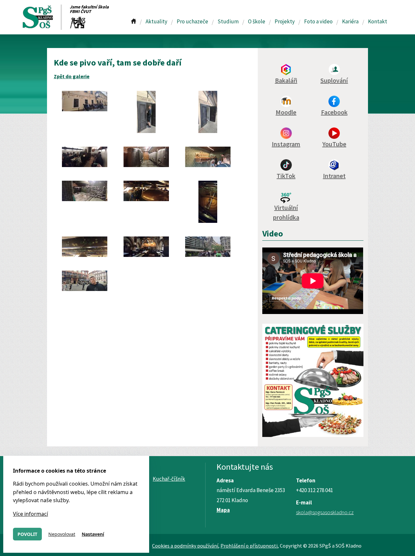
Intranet (334, 176)
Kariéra (350, 21)
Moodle (286, 112)
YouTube (334, 144)
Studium (228, 21)
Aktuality (156, 21)
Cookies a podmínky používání (185, 545)
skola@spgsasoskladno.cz (325, 512)
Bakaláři (286, 80)
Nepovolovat (61, 534)
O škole (256, 21)
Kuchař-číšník (169, 478)
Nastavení (93, 534)
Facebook (334, 112)
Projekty (285, 21)
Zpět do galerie (71, 76)
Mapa (223, 510)
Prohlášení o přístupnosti (249, 545)
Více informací (30, 513)
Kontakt (377, 21)
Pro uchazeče (192, 21)
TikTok (286, 176)
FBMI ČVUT (80, 11)
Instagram (286, 144)
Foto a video (318, 21)
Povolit (27, 534)
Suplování (334, 80)
